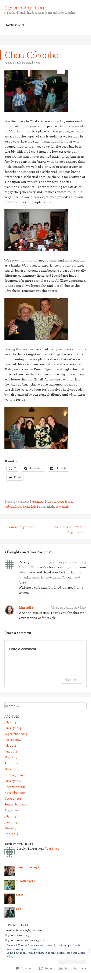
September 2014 (15, 734)
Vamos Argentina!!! (21, 527)
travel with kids (26, 506)
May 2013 (10, 828)
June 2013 (10, 822)
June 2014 (10, 751)
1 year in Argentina (24, 7)
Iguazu (69, 501)
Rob (38, 62)
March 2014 (12, 769)
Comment (72, 679)
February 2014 (13, 775)
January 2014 (12, 781)
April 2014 (11, 763)
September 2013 (15, 804)
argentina (37, 501)
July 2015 (10, 722)
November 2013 (15, 793)
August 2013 (12, 810)
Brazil (48, 501)
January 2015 (12, 728)
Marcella (26, 607)
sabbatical (10, 506)
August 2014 (12, 740)
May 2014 (10, 757)
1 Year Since (51, 848)
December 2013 (14, 787)
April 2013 (11, 834)
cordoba (59, 501)
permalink (62, 506)
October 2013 (13, 798)
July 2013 (10, 816)
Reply (83, 562)
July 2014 (10, 745)
